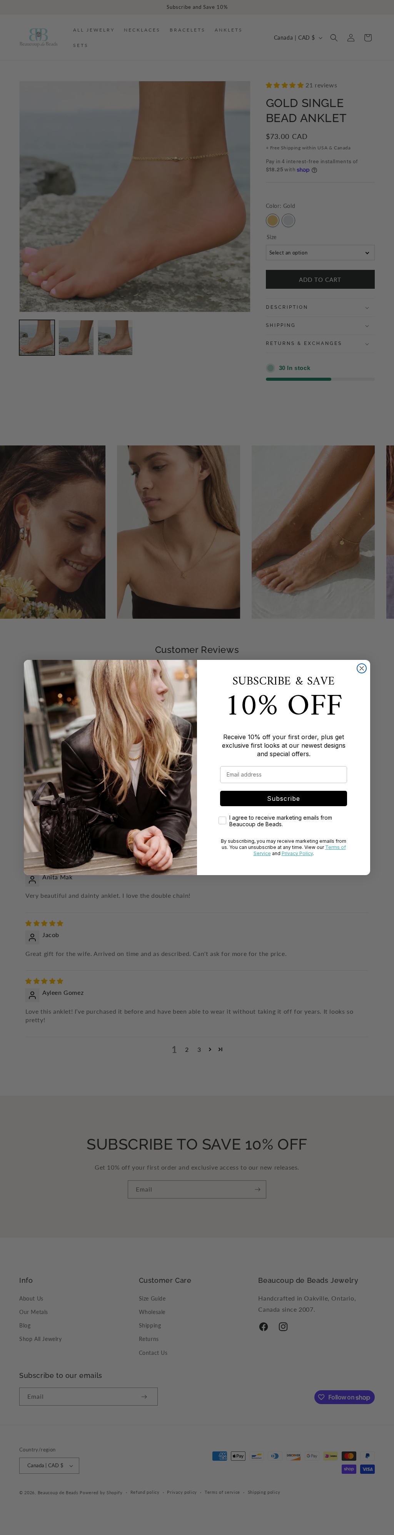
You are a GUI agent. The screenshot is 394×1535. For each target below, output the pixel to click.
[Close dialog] (361, 668)
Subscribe (283, 798)
